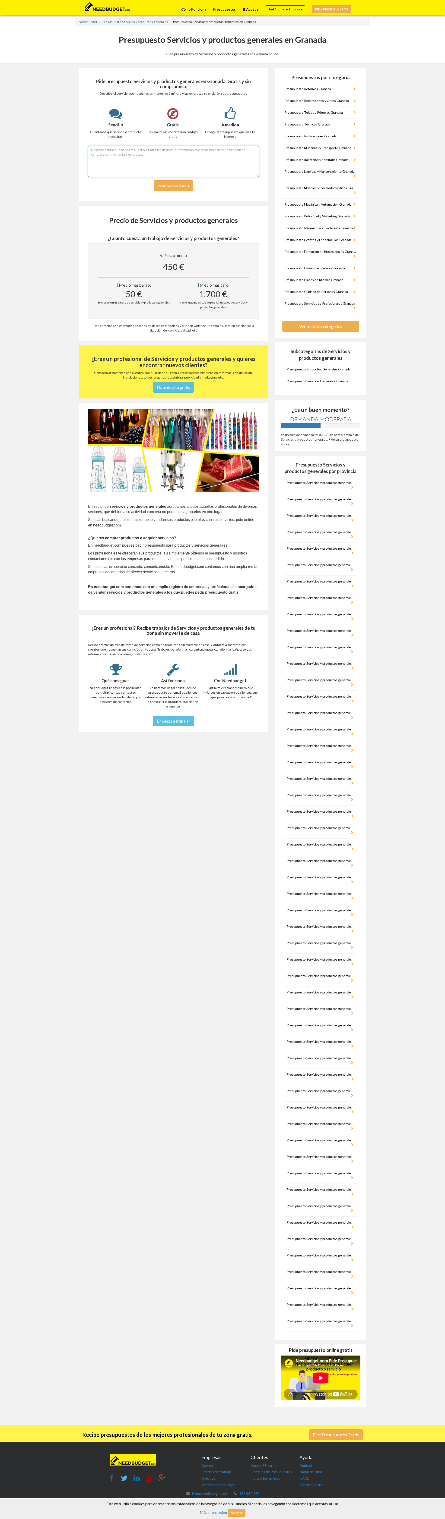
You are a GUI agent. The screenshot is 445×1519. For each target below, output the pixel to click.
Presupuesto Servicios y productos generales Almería (321, 548)
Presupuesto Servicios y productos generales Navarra (321, 1074)
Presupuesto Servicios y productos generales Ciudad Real (321, 746)
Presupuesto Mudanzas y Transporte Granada (317, 148)
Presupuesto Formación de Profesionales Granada (320, 252)
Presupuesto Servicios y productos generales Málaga (321, 1025)
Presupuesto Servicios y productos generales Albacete (321, 515)
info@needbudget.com (210, 1493)
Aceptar (236, 1513)
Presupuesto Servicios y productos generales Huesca (321, 877)
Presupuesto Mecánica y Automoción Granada (318, 204)
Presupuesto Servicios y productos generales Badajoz (321, 598)
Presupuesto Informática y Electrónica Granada (318, 228)
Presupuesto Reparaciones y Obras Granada (316, 101)
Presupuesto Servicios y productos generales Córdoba (321, 762)
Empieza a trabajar (173, 720)
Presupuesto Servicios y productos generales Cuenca (321, 778)
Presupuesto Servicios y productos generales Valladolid (321, 1288)
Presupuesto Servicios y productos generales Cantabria (321, 696)
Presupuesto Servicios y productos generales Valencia (321, 1272)
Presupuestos (224, 9)
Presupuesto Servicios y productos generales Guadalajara (321, 844)
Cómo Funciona (193, 9)
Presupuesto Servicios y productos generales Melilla (321, 1041)
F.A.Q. (304, 1478)
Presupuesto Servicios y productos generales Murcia (321, 1058)
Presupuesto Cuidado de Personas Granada (316, 292)
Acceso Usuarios (264, 1465)
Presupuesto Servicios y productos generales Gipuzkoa (321, 795)
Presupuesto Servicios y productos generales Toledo (321, 1255)
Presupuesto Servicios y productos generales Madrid (321, 1009)
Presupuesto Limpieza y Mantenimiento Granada (319, 171)
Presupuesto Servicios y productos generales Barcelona (321, 614)
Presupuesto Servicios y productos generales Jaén (321, 910)
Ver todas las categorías (320, 326)
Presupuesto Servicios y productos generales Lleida (321, 976)
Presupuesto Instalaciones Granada (310, 136)
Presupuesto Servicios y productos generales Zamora (321, 1304)
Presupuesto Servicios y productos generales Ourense (321, 1091)
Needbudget (88, 22)
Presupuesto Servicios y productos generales (135, 22)
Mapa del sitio (310, 1471)
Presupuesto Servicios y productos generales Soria (321, 1206)
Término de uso (311, 1484)
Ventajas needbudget (218, 1484)
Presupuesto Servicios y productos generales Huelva (321, 861)
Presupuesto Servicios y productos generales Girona (321, 811)
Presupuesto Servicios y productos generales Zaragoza (321, 1321)
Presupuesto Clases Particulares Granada (314, 268)
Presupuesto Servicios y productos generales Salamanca (321, 1140)
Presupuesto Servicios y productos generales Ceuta (321, 729)
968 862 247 (249, 1493)
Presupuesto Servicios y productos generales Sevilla (321, 1189)
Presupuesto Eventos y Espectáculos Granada (318, 240)
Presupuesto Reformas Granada (307, 89)
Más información (213, 1512)
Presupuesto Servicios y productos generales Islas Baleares (321, 894)
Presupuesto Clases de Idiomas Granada (313, 280)
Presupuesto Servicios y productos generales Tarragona (321, 1222)
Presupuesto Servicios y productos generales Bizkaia (321, 631)
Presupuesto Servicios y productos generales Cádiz (321, 680)
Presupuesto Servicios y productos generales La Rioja (321, 926)
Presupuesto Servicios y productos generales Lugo (321, 992)
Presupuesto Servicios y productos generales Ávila (321, 581)
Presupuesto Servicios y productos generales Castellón (321, 713)
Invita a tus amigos (265, 1478)
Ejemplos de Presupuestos (271, 1471)
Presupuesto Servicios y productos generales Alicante (321, 532)
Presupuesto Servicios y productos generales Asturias (321, 565)
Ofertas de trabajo (216, 1471)
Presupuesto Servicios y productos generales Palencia (321, 1107)
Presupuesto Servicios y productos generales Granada (321, 828)
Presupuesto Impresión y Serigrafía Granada (316, 160)
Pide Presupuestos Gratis (336, 1434)
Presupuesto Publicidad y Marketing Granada (317, 216)
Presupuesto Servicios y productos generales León (321, 959)
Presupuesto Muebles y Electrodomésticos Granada (321, 188)
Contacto (307, 1465)
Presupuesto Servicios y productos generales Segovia (321, 1173)
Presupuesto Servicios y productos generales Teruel (321, 1239)
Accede (252, 9)
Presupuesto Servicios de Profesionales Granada (319, 303)
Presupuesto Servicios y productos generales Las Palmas (321, 943)
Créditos (208, 1478)
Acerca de (209, 1465)
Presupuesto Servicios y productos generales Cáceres (321, 663)
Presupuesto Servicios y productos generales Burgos (321, 647)
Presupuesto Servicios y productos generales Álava (321, 499)
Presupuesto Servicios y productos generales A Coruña (321, 483)
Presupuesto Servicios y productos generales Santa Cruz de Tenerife (321, 1157)
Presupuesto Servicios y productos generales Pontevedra (321, 1124)
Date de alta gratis (173, 387)
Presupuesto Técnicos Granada (307, 124)
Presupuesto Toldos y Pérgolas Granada (313, 112)
